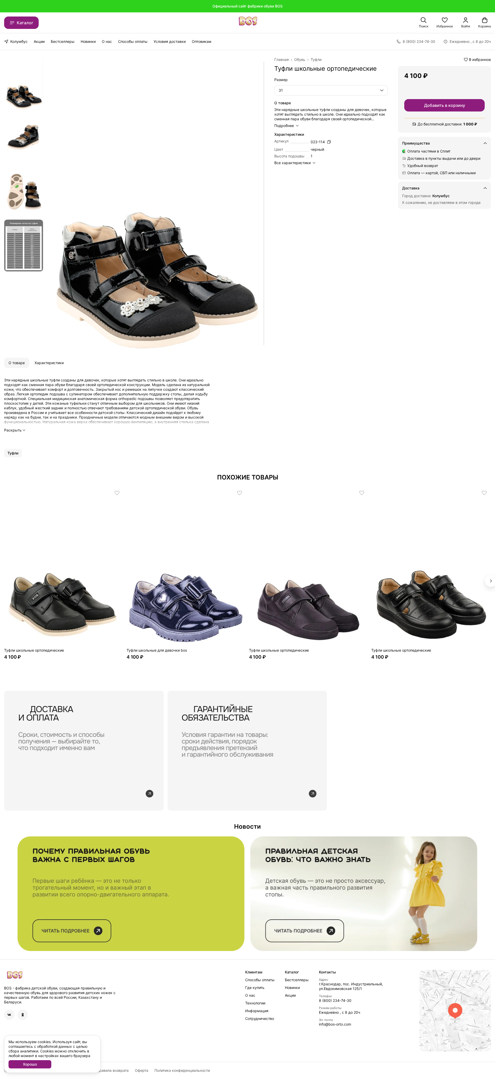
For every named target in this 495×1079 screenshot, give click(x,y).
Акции (39, 41)
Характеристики (49, 363)
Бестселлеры (63, 41)
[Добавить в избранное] (117, 493)
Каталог (25, 22)
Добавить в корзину (444, 105)
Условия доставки (170, 41)
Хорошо (30, 1064)
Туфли (316, 59)
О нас (107, 41)
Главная (281, 59)
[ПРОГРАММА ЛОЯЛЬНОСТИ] (363, 893)
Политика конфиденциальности (182, 1070)
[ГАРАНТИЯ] (84, 751)
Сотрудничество (259, 1018)
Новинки (88, 41)
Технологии (255, 1003)
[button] (444, 22)
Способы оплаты (132, 41)
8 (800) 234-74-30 (335, 1000)
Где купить (255, 987)
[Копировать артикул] (329, 142)
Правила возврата (112, 1070)
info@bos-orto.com (335, 1024)
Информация (256, 1011)
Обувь (299, 59)
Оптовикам (201, 41)
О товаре (17, 363)
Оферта (141, 1070)
